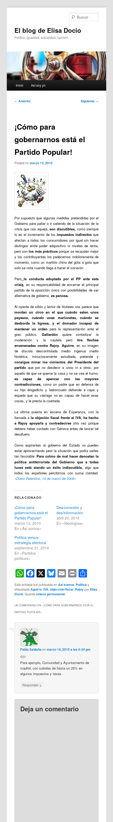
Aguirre (36, 589)
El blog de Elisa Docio (47, 30)
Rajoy (79, 589)
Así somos (66, 584)
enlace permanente (50, 594)
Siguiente (90, 101)
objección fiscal (61, 589)
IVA (45, 589)
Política (81, 584)
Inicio (19, 85)
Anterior (22, 101)
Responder (32, 684)
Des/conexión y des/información (69, 510)
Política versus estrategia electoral (30, 540)
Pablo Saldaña (31, 649)
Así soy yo (38, 85)
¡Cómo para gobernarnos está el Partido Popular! (31, 513)
